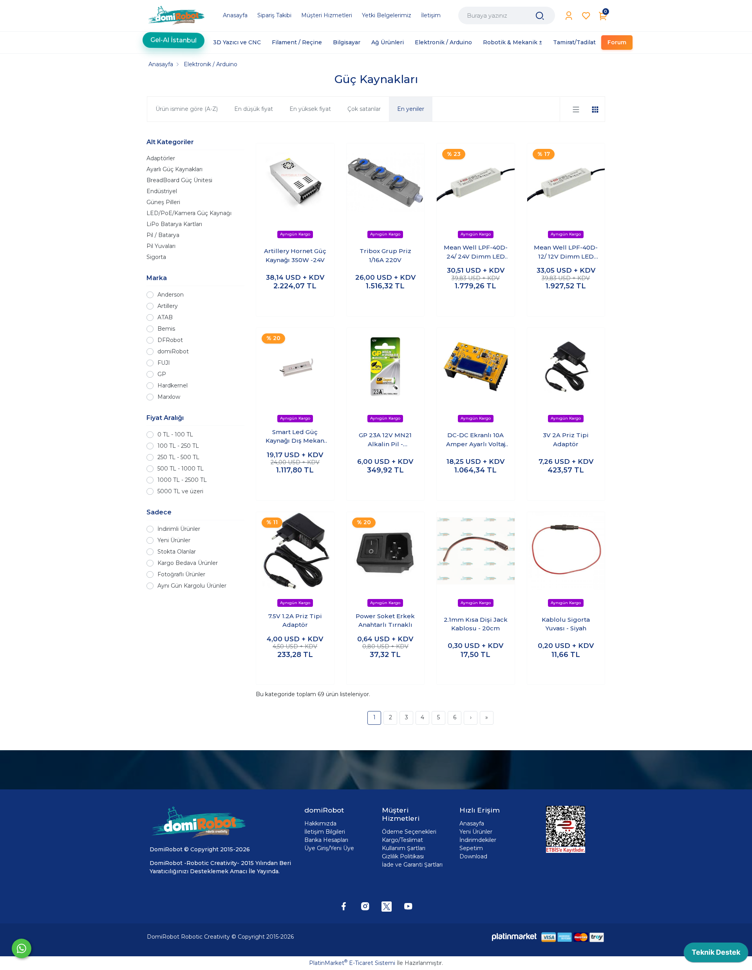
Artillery (167, 305)
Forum (616, 42)
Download (473, 856)
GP (161, 374)
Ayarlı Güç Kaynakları (174, 169)
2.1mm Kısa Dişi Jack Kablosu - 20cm (476, 624)
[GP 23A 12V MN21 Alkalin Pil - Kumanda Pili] (386, 367)
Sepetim (471, 848)
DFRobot (170, 340)
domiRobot (173, 351)
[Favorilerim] (586, 16)
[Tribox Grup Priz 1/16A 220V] (386, 182)
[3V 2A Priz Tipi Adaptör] (566, 367)
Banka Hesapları (326, 839)
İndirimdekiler (477, 839)
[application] (716, 954)
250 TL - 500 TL (178, 457)
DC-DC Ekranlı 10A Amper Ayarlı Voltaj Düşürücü (475, 440)
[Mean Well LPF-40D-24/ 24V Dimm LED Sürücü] (476, 182)
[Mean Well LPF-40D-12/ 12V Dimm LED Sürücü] (566, 182)
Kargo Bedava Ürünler (187, 562)
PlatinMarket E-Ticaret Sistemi (352, 962)
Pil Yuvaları (160, 246)
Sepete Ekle (295, 302)
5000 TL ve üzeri (180, 491)
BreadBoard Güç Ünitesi (179, 180)
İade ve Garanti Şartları (412, 864)
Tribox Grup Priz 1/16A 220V (385, 255)
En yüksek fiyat (310, 108)
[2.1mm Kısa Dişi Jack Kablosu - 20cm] (476, 551)
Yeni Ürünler (173, 540)
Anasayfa (471, 823)
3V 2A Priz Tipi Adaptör (566, 439)
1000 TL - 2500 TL (182, 479)
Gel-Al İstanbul (173, 42)
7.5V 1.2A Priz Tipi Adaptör (295, 620)
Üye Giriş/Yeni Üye (329, 848)
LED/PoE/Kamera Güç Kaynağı (188, 213)
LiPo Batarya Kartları (174, 224)
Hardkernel (172, 385)
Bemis (166, 328)
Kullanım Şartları (403, 848)
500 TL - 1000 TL (180, 468)
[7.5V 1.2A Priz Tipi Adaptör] (295, 551)
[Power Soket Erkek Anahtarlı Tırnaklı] (386, 551)
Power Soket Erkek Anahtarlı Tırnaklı (385, 620)
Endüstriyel (161, 191)
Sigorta (156, 257)
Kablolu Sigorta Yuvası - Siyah (566, 624)
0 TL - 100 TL (175, 434)
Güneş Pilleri (163, 202)
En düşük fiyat (253, 108)
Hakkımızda (320, 823)
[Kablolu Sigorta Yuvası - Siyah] (566, 551)
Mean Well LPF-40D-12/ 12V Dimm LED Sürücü (566, 252)
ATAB (165, 317)
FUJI (163, 362)
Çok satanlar (364, 108)
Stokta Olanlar (176, 551)
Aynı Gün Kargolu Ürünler (191, 585)
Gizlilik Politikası (403, 856)
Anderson (170, 294)
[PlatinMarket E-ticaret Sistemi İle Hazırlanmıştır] (514, 937)
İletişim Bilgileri (324, 831)
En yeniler (410, 108)
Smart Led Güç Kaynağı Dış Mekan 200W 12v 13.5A (295, 436)
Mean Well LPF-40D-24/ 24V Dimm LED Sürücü (476, 252)
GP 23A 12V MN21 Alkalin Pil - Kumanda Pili (385, 440)
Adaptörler (160, 158)
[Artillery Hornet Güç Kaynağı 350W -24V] (295, 182)
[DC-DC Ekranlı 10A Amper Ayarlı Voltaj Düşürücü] (476, 367)
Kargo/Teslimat (402, 839)
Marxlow (168, 396)
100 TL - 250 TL (178, 445)
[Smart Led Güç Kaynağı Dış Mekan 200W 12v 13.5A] (295, 367)
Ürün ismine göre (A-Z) (186, 108)
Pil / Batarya (162, 235)
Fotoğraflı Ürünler (181, 574)
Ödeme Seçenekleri (409, 831)
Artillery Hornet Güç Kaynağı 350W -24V (295, 255)
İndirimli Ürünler (178, 528)
